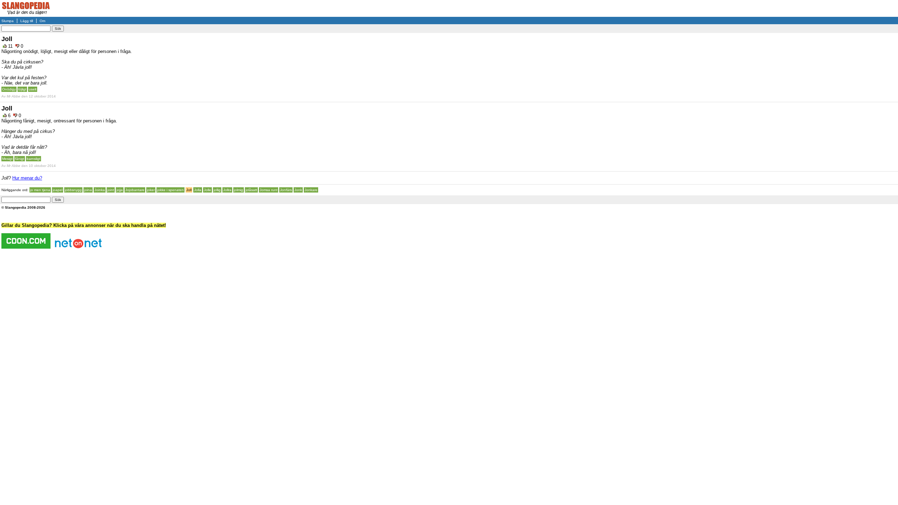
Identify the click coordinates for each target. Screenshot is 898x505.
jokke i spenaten (170, 190)
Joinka (99, 190)
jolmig (238, 190)
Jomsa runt (268, 190)
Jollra (227, 190)
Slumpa (7, 21)
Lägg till (26, 21)
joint (110, 190)
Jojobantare (135, 190)
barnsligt (33, 159)
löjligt (22, 89)
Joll (189, 190)
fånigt (19, 159)
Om (42, 21)
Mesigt (7, 159)
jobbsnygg (73, 190)
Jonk (298, 190)
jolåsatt (251, 190)
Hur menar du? (27, 178)
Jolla (197, 190)
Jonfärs (286, 190)
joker (151, 190)
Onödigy (9, 89)
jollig (217, 190)
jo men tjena (40, 190)
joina (88, 190)
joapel (57, 190)
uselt (32, 89)
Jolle (207, 190)
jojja (119, 190)
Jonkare (310, 190)
